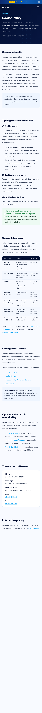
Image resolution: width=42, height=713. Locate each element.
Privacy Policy (33, 528)
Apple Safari (9, 384)
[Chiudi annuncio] (39, 2)
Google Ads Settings (12, 433)
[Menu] (38, 7)
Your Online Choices (12, 447)
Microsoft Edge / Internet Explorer (18, 380)
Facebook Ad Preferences (15, 440)
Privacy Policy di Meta (10, 332)
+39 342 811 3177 (11, 504)
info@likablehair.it (11, 497)
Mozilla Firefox (10, 376)
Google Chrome (11, 372)
